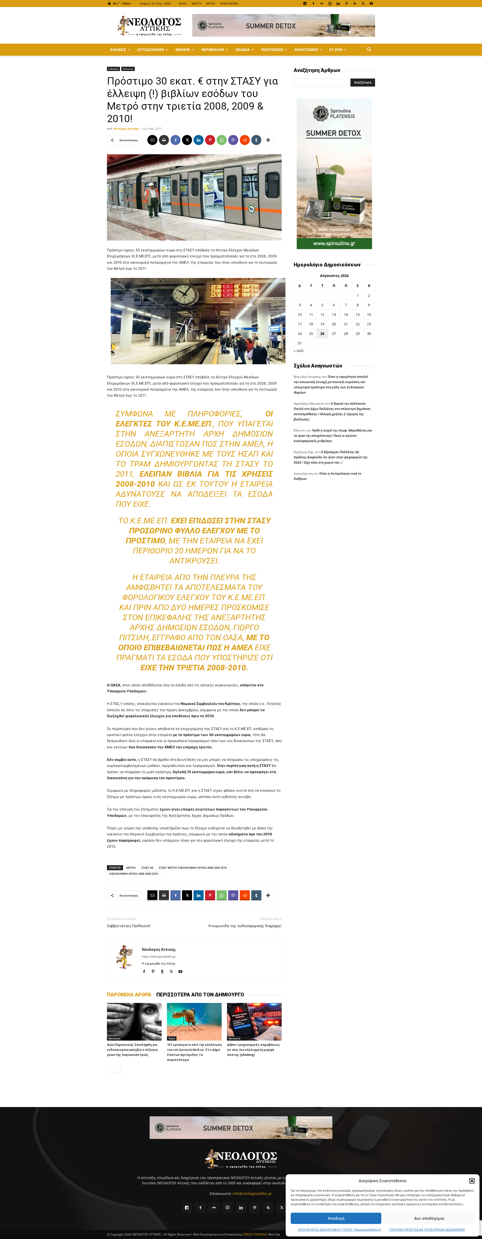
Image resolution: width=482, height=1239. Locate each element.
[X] (363, 3)
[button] (471, 1180)
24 (300, 333)
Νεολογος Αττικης (126, 128)
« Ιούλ (299, 350)
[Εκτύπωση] (164, 140)
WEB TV (196, 3)
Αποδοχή (336, 1218)
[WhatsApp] (222, 140)
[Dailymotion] (305, 3)
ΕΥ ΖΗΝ (335, 49)
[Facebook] (313, 3)
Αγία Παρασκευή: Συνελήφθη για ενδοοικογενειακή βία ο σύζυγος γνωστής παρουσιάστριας (132, 1050)
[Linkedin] (338, 3)
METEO (210, 3)
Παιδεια (242, 49)
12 (322, 314)
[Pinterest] (346, 3)
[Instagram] (330, 3)
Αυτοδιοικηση (150, 49)
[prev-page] (110, 1070)
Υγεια (171, 1038)
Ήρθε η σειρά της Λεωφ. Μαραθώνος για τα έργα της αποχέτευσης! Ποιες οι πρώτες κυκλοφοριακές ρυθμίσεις (333, 435)
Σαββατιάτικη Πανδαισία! (128, 926)
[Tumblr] (256, 140)
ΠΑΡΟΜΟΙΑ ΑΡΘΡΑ (129, 995)
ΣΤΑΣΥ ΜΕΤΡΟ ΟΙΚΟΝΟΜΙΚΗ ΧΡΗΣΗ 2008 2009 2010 (193, 867)
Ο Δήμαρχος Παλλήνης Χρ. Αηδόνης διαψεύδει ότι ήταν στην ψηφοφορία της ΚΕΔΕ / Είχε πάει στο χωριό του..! (331, 457)
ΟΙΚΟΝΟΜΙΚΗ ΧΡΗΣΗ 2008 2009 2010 (133, 874)
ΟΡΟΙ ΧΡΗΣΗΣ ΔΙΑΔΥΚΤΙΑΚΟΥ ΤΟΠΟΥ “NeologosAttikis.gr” (340, 1229)
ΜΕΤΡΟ (131, 867)
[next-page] (118, 1070)
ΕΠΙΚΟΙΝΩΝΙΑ (229, 3)
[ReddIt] (245, 140)
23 (369, 324)
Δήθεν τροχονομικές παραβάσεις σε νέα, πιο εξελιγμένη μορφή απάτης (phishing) (253, 1050)
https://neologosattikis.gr (158, 956)
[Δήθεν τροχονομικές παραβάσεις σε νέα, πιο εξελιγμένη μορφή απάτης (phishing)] (254, 1022)
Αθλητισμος (306, 49)
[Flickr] (321, 3)
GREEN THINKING (255, 1234)
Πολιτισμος (272, 49)
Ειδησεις (118, 49)
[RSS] (354, 3)
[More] (268, 140)
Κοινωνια (128, 68)
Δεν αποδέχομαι (429, 1218)
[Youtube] (371, 3)
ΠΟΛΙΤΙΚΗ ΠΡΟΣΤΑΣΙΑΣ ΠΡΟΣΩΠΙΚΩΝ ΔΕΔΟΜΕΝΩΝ (427, 1229)
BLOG (183, 3)
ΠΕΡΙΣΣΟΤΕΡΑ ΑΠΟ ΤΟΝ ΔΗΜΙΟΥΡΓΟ (200, 995)
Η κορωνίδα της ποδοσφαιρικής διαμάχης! (245, 926)
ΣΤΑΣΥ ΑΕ (147, 867)
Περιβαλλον (212, 49)
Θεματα (182, 49)
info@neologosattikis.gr (252, 1193)
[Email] (152, 140)
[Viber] (233, 140)
